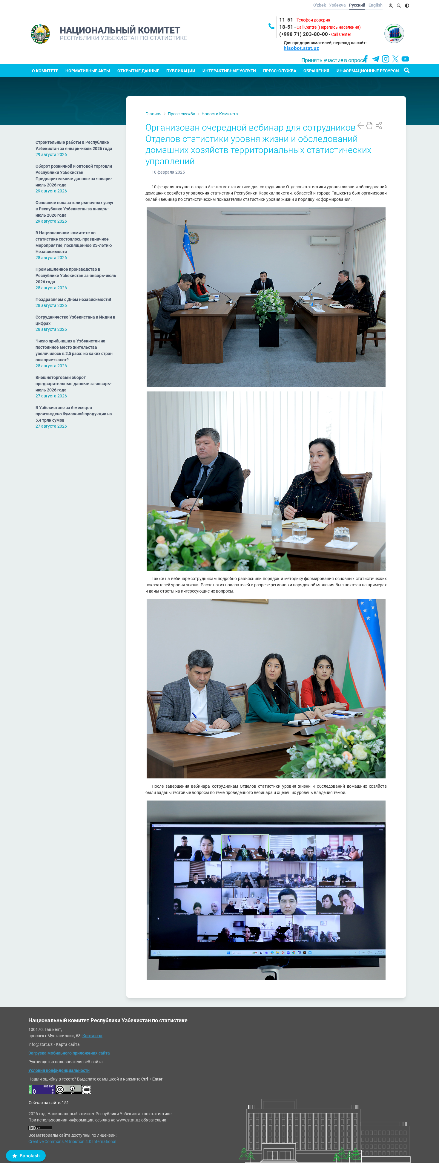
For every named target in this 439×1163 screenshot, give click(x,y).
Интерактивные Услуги (229, 70)
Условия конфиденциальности (59, 1070)
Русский (357, 5)
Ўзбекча (337, 5)
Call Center (341, 34)
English (376, 5)
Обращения (316, 70)
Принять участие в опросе (333, 60)
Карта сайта (68, 1044)
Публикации (180, 70)
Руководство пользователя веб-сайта (65, 1061)
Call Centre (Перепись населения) (329, 27)
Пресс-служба (279, 70)
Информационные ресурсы (368, 70)
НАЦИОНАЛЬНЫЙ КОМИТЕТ (120, 30)
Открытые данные (138, 70)
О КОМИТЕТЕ (45, 70)
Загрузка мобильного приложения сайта (69, 1053)
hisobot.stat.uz (301, 48)
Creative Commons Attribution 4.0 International (72, 1141)
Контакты (92, 1035)
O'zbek (319, 5)
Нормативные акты (87, 70)
